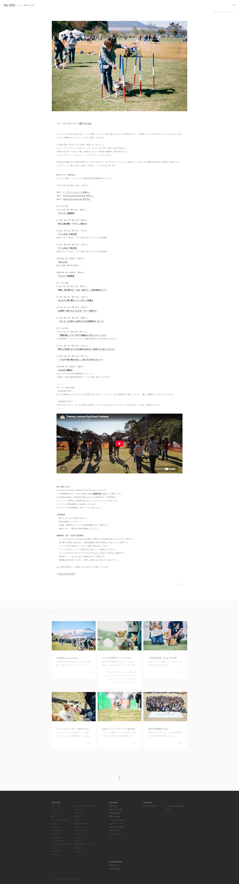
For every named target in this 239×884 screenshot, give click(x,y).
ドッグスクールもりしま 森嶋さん (76, 192)
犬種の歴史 (113, 806)
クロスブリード (79, 851)
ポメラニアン (56, 827)
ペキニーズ (56, 855)
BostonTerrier (113, 679)
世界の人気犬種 (114, 816)
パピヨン (77, 816)
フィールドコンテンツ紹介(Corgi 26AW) (74, 729)
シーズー (55, 813)
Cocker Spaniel (130, 672)
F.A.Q (111, 837)
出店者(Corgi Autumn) (67, 658)
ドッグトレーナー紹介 (116, 820)
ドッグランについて (116, 834)
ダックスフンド (57, 837)
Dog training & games (116, 827)
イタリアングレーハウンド (83, 844)
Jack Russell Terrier (118, 675)
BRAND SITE (113, 865)
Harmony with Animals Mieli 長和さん (78, 196)
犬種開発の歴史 (114, 813)
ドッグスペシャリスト (116, 823)
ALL (107, 675)
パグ (53, 848)
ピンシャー (78, 820)
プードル (77, 837)
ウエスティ (78, 848)
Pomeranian (132, 679)
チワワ (54, 823)
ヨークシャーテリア (81, 830)
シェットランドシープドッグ (62, 844)
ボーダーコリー (57, 851)
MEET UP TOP (218, 12)
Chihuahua (132, 675)
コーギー (55, 809)
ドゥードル (78, 827)
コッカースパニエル (59, 841)
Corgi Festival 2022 (66, 574)
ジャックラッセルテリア (60, 820)
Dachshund (117, 672)
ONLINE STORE (115, 869)
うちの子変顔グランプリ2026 (116, 658)
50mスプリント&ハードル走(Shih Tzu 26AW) (119, 729)
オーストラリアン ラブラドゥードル (84, 807)
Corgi (181, 584)
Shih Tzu (117, 682)
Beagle (109, 672)
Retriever (133, 682)
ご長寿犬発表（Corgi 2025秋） (163, 658)
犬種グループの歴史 (116, 809)
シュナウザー (79, 813)
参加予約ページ (100, 494)
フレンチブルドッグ (81, 823)
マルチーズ (78, 834)
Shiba (125, 682)
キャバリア (78, 841)
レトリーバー (56, 806)
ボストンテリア (57, 830)
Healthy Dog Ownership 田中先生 (76, 199)
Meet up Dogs (114, 830)
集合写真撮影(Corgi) (158, 729)
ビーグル (55, 834)
